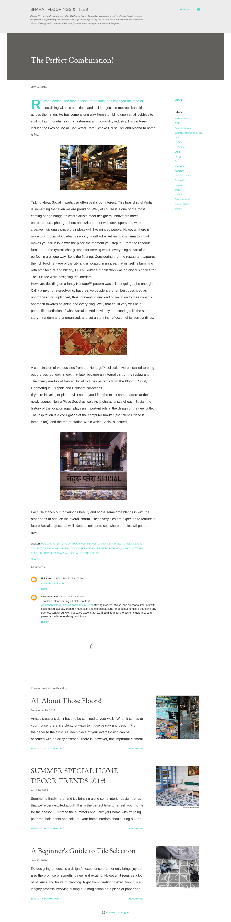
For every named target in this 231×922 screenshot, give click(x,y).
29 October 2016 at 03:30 (68, 578)
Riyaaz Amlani (182, 199)
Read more (136, 748)
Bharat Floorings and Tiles (188, 132)
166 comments (51, 828)
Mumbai (179, 180)
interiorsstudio (50, 596)
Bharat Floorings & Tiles (59, 9)
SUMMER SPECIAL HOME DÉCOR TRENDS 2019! (74, 775)
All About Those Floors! (66, 700)
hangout (179, 170)
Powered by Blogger (118, 912)
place (177, 189)
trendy (178, 208)
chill (177, 137)
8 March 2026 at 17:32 (73, 596)
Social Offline (182, 203)
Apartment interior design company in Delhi (67, 605)
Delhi (177, 151)
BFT (177, 123)
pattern (178, 184)
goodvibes (180, 165)
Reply (45, 588)
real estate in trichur (53, 583)
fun (176, 161)
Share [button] (178, 99)
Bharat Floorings (183, 128)
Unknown (46, 578)
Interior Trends (182, 175)
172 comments (51, 748)
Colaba (178, 142)
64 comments (51, 898)
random (179, 194)
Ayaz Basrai (181, 118)
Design (178, 156)
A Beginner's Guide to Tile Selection (83, 850)
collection (180, 146)
